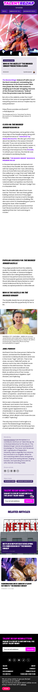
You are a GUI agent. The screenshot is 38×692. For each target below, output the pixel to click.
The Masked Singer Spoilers (24, 481)
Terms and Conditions (27, 674)
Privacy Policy (30, 671)
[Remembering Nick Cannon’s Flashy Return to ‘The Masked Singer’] (19, 569)
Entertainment (8, 671)
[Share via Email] (17, 471)
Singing (5, 668)
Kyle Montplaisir (9, 440)
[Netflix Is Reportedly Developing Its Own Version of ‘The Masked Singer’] (19, 535)
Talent (5, 666)
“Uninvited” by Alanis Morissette (16, 138)
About (33, 666)
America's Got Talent (16, 11)
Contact (32, 668)
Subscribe (29, 501)
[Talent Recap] (19, 3)
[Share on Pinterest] (11, 471)
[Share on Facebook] (5, 471)
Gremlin (30, 150)
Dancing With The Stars (30, 11)
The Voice (4, 11)
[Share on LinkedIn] (14, 471)
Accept (6, 688)
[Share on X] (8, 471)
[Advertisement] (19, 611)
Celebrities (7, 674)
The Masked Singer (9, 60)
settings (23, 685)
